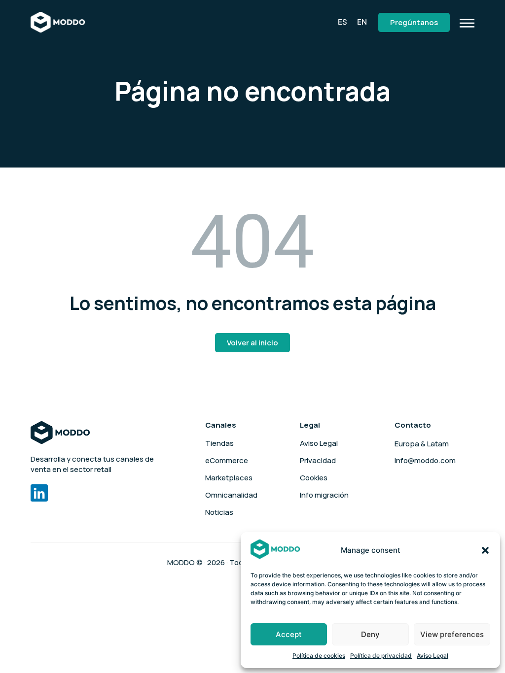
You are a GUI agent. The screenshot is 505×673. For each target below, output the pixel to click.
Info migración (324, 495)
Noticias (219, 512)
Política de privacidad (381, 655)
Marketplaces (228, 478)
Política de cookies (318, 655)
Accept (289, 634)
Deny (370, 634)
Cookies (313, 478)
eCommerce (226, 461)
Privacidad (318, 461)
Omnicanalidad (231, 495)
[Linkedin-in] (39, 493)
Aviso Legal (432, 655)
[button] (485, 550)
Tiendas (219, 443)
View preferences (452, 634)
